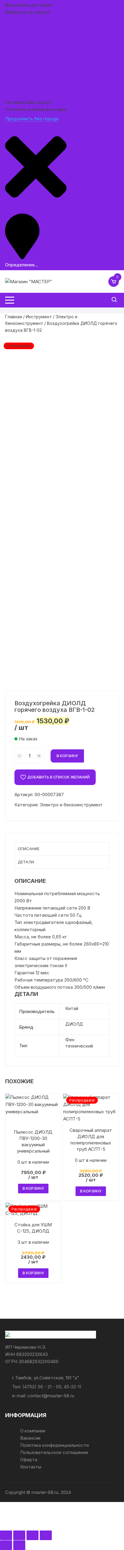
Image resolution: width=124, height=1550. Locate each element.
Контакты (30, 1467)
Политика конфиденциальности (54, 1445)
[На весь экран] (19, 1535)
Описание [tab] (28, 848)
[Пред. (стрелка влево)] (6, 1545)
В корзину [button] (33, 1188)
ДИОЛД (74, 1024)
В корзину (67, 756)
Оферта (28, 1459)
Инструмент (39, 316)
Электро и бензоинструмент (71, 805)
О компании (32, 1431)
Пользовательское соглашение (54, 1452)
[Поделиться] (32, 1535)
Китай (71, 1008)
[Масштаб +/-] (6, 1535)
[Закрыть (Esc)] (46, 1535)
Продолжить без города (31, 118)
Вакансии (30, 1438)
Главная (13, 316)
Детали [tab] (26, 861)
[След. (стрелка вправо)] (19, 1545)
